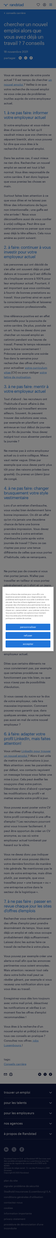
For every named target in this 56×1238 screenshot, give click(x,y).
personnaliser (28, 626)
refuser (28, 635)
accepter (28, 643)
